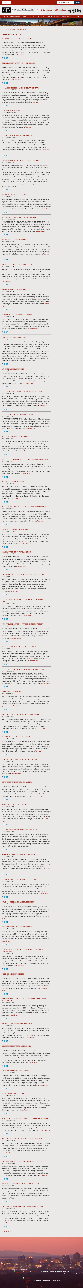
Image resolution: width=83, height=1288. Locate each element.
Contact (6, 2)
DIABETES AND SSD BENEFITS (13, 482)
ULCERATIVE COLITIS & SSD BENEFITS (16, 737)
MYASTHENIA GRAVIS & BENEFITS (15, 289)
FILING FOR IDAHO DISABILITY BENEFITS (70, 97)
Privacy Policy (67, 65)
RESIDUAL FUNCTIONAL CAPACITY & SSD (17, 135)
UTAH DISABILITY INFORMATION (68, 191)
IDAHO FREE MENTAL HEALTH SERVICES (70, 174)
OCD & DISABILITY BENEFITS (13, 1093)
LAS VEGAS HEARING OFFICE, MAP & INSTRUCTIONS (70, 265)
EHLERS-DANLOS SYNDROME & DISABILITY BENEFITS (22, 1206)
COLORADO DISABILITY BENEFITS (70, 133)
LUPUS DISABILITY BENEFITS (13, 369)
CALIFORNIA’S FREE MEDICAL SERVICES (69, 82)
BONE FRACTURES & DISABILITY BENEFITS (18, 314)
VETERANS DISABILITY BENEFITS (70, 322)
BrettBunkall (69, 41)
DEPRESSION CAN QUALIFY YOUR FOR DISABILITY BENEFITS (25, 459)
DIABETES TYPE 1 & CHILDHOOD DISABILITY (19, 646)
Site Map (65, 365)
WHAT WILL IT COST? (29, 16)
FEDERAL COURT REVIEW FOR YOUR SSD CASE (19, 759)
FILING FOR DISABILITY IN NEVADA (70, 127)
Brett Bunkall (67, 234)
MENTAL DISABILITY (69, 300)
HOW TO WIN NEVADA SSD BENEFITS (16, 437)
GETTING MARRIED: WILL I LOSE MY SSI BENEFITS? (21, 217)
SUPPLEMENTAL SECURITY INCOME (69, 328)
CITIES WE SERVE (69, 186)
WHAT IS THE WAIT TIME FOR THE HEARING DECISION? (23, 1138)
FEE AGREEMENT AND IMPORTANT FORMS (70, 219)
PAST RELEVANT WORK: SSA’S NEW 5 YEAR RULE (20, 829)
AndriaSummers (69, 50)
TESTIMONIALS (66, 16)
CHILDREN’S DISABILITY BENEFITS (71, 316)
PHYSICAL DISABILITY (70, 304)
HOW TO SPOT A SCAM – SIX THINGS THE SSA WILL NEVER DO (25, 1118)
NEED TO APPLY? (15, 16)
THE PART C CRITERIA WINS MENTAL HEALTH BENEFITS (23, 574)
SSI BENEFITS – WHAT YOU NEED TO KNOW (18, 414)
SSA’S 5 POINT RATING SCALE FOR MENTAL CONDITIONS (23, 669)
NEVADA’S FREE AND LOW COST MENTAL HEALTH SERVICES (70, 251)
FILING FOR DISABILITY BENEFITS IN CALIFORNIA (70, 104)
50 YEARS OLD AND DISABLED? (69, 294)
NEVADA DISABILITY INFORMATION (69, 121)
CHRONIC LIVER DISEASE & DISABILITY (17, 782)
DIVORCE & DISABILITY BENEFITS (15, 240)
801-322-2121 (74, 10)
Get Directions (15, 1260)
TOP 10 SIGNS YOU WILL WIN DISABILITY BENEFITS (21, 160)
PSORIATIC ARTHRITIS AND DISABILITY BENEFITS (20, 88)
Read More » (20, 55)
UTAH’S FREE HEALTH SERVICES (70, 258)
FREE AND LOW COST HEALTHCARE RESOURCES (70, 155)
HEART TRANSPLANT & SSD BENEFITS (16, 804)
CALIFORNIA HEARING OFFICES (70, 272)
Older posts (6, 1231)
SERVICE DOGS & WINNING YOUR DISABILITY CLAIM (22, 391)
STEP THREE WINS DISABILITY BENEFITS (17, 927)
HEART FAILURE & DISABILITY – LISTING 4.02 (19, 854)
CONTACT (76, 16)
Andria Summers (68, 229)
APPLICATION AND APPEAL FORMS (69, 309)
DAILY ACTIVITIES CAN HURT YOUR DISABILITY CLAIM (23, 714)
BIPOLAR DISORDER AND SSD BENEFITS (17, 1023)
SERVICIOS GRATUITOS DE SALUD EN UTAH (70, 70)
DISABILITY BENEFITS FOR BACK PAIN (16, 552)
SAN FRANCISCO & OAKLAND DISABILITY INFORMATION (70, 146)
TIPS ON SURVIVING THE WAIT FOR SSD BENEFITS (20, 1184)
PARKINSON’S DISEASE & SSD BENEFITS (17, 38)
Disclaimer (66, 352)
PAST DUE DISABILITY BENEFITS (70, 180)
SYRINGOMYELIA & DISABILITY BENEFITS (18, 902)
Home (6, 16)
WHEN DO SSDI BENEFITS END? (13, 974)
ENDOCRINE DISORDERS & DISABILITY (16, 1046)
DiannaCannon (69, 33)
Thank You (66, 361)
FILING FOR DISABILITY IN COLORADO (70, 209)
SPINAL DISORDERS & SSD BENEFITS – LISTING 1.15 (21, 879)
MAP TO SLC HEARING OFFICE (70, 139)
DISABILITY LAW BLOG (52, 16)
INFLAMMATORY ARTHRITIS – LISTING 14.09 (18, 63)
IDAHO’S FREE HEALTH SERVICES (70, 76)
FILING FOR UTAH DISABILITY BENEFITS (70, 203)
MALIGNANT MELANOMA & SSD (14, 692)
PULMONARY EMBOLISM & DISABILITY (17, 529)
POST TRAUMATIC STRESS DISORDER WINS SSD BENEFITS (23, 1161)
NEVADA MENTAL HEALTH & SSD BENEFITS (68, 89)
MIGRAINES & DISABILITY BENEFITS (15, 194)
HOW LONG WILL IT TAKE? (69, 162)
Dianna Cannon (67, 225)
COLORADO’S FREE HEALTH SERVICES (69, 243)
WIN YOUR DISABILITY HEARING (70, 115)
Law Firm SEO (44, 1271)
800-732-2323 (74, 12)
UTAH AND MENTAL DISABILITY (69, 196)
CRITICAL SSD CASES (70, 334)
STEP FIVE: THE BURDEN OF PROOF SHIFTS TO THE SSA (22, 624)
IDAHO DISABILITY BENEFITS (69, 168)
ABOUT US (41, 16)
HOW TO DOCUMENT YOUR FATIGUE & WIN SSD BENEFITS (24, 507)
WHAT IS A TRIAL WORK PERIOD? (14, 337)
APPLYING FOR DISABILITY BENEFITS (16, 1071)
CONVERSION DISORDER (11, 110)
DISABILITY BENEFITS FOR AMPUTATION (17, 265)
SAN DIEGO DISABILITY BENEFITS (70, 284)
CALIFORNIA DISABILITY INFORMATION (71, 278)
